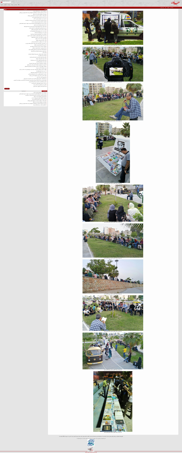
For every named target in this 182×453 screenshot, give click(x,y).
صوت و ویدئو (162, 7)
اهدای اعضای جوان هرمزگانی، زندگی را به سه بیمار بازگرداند (38, 60)
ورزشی (84, 436)
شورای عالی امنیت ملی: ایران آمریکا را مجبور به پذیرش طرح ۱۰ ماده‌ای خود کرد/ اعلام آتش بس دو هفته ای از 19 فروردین (30, 80)
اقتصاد (88, 436)
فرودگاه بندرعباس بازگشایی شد (42, 55)
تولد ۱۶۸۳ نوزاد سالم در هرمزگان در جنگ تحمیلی (39, 86)
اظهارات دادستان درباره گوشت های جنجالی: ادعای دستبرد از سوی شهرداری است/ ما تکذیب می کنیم (33, 69)
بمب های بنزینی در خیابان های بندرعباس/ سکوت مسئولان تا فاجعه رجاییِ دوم (36, 43)
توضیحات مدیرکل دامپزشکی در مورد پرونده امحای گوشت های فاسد (37, 54)
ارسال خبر (15, 4)
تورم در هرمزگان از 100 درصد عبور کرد (41, 68)
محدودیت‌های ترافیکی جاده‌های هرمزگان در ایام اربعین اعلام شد (37, 28)
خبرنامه (108, 436)
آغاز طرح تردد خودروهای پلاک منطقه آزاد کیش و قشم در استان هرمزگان (36, 64)
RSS (18, 4)
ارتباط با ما (5, 4)
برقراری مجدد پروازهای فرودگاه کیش (41, 61)
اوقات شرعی (98, 436)
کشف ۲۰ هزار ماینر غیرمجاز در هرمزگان (41, 40)
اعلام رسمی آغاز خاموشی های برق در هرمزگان (40, 45)
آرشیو (2, 4)
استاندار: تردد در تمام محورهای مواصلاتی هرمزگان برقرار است (38, 31)
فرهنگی (168, 7)
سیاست (91, 436)
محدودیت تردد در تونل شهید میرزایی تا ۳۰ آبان (40, 18)
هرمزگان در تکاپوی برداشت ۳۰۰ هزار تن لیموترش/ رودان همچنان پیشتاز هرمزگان (35, 66)
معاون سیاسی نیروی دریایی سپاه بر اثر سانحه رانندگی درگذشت (38, 57)
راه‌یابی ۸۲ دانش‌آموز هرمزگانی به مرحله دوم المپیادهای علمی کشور (37, 74)
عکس (165, 7)
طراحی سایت (95, 452)
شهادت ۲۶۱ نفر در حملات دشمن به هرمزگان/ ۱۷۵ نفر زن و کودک (37, 75)
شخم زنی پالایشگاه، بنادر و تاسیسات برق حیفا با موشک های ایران (37, 81)
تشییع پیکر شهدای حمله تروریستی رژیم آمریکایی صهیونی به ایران (37, 49)
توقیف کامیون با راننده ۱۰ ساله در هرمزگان (40, 38)
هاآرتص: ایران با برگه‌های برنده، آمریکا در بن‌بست (39, 84)
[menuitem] (172, 7)
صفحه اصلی (171, 7)
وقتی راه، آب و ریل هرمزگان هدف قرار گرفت (40, 32)
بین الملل (115, 436)
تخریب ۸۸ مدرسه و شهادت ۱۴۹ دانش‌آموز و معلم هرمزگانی (38, 72)
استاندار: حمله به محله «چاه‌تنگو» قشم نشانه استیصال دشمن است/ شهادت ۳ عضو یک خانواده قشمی (32, 23)
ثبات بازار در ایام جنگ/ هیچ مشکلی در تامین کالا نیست (38, 83)
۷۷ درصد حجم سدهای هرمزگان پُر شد (41, 71)
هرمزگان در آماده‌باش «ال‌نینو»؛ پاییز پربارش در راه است (39, 21)
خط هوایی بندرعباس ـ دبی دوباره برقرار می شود (39, 11)
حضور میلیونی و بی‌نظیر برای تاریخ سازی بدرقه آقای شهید (38, 51)
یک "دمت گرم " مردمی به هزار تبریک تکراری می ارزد (39, 17)
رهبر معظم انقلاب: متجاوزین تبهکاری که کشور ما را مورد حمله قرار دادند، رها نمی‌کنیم (35, 78)
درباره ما (12, 4)
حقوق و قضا (121, 436)
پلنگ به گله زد (44, 52)
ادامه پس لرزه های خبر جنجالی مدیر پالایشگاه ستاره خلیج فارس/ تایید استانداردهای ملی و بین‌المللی (32, 12)
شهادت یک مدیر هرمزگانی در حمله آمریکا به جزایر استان (39, 41)
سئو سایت (91, 452)
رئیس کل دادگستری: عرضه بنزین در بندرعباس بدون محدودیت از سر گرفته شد (35, 20)
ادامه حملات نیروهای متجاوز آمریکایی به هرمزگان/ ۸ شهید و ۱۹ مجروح (37, 35)
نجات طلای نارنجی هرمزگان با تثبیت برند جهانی (40, 25)
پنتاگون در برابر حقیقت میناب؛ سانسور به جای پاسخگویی (38, 37)
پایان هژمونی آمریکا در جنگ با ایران (41, 77)
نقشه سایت (60, 436)
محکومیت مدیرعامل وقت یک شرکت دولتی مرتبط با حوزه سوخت (37, 63)
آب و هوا (101, 436)
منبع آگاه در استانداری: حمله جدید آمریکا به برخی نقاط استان (38, 46)
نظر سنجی (104, 436)
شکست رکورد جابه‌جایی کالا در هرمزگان (41, 58)
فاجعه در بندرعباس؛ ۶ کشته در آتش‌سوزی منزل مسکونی (38, 29)
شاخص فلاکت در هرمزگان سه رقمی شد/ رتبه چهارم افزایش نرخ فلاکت (37, 15)
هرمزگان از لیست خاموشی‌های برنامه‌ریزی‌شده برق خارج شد (38, 34)
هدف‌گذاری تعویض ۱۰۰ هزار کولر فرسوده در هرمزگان (39, 48)
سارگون (86, 452)
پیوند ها (9, 4)
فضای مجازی (111, 436)
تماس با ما (69, 436)
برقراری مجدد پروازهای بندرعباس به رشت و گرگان (39, 14)
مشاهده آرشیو (7, 88)
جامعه (86, 436)
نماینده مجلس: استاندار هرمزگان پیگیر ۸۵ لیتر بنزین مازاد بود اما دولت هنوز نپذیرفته (35, 26)
